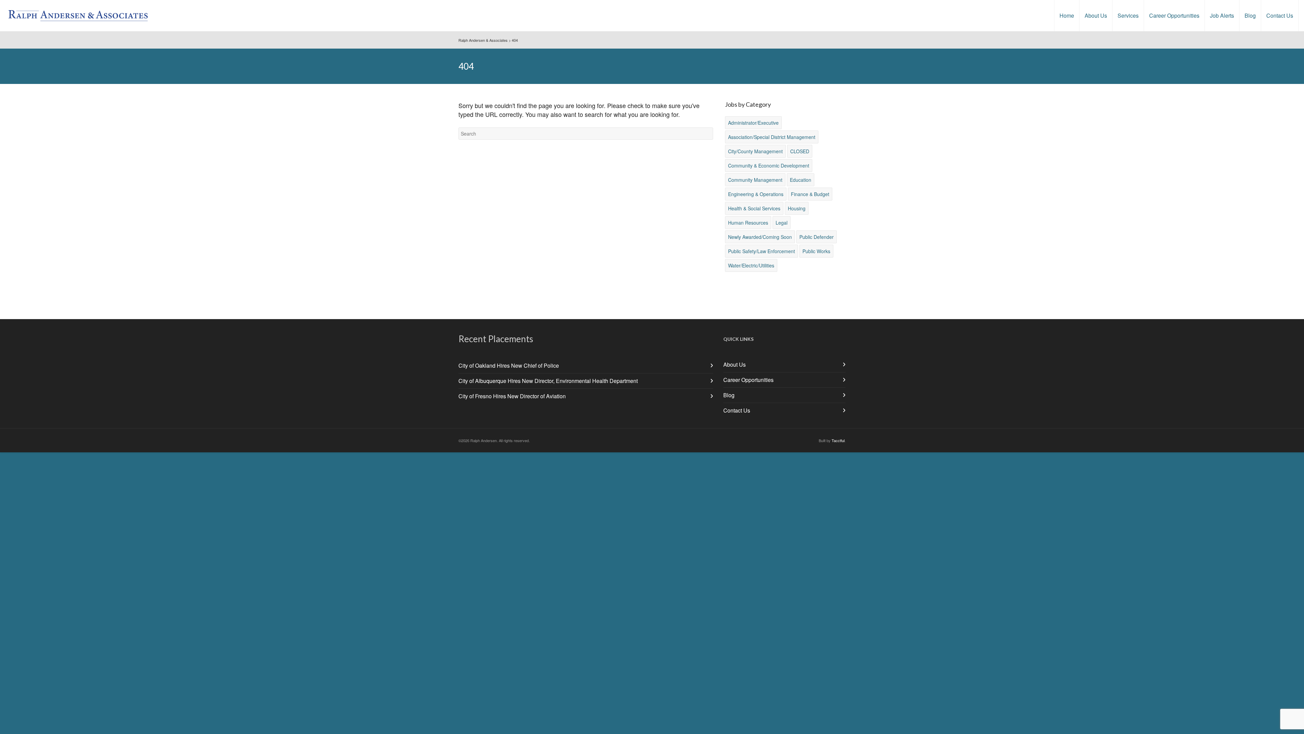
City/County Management (755, 151)
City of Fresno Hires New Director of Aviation (512, 396)
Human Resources (748, 222)
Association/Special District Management (771, 137)
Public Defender (816, 236)
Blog (729, 395)
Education (800, 179)
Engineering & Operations (755, 194)
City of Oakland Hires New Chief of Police (508, 365)
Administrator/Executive (753, 122)
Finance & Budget (810, 194)
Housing (796, 208)
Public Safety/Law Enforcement (761, 251)
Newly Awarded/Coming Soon (760, 236)
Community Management (755, 179)
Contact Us (736, 410)
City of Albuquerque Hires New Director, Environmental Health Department (548, 381)
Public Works (816, 251)
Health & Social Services (754, 208)
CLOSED (799, 151)
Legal (781, 222)
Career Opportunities (748, 380)
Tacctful (838, 440)
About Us (734, 364)
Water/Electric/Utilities (751, 265)
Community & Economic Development (768, 165)
